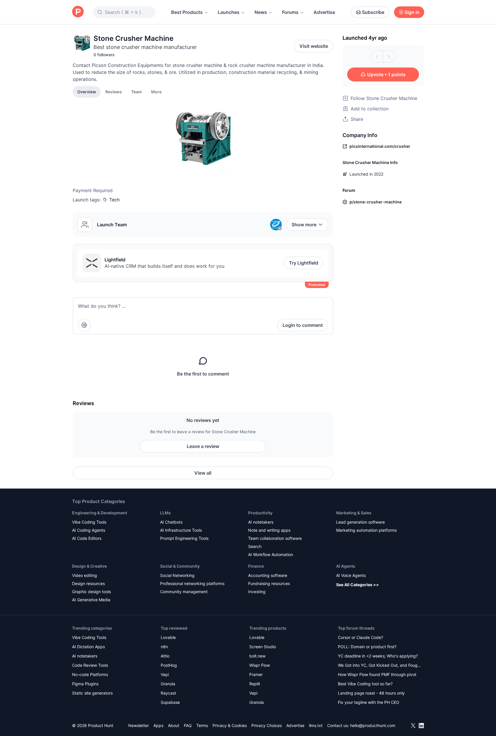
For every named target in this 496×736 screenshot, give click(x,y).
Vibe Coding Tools (89, 522)
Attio (165, 655)
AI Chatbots (171, 522)
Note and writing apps (269, 530)
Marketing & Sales (353, 512)
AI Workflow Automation (270, 554)
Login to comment (303, 325)
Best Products (187, 12)
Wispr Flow (259, 665)
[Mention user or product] (84, 325)
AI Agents (345, 566)
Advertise (324, 12)
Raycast (168, 693)
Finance (256, 566)
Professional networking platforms (192, 583)
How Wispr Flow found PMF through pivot (377, 674)
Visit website (313, 46)
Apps (158, 725)
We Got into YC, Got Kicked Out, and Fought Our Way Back (379, 666)
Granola (168, 683)
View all (202, 473)
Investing (257, 591)
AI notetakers (260, 522)
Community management (184, 591)
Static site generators (92, 693)
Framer (256, 674)
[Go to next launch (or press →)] (389, 56)
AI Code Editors (86, 538)
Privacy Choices (266, 725)
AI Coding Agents (88, 530)
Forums (290, 12)
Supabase (170, 702)
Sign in (412, 12)
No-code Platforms (90, 674)
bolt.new (257, 655)
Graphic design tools (91, 591)
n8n (164, 646)
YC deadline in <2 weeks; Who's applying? (378, 655)
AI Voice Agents (351, 575)
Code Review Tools (90, 665)
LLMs (165, 512)
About (173, 725)
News (261, 12)
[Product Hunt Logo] (78, 12)
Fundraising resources (269, 583)
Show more (304, 224)
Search (254, 546)
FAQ (188, 725)
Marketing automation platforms (366, 530)
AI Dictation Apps (88, 646)
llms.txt (316, 725)
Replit (254, 683)
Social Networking (177, 575)
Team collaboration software (275, 538)
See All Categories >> (357, 584)
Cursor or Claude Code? (360, 637)
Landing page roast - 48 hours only (371, 693)
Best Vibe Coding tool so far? (365, 683)
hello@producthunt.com (372, 725)
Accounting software (267, 575)
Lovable (168, 637)
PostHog (169, 665)
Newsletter (138, 725)
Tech (114, 200)
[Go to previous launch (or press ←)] (377, 56)
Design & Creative (89, 566)
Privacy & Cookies (230, 725)
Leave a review (203, 446)
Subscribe (373, 12)
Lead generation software (360, 522)
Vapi (165, 674)
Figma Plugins (85, 683)
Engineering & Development (99, 512)
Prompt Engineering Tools (184, 538)
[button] (156, 91)
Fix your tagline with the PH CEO (368, 702)
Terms (202, 725)
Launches (228, 12)
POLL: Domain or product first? (367, 646)
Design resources (88, 583)
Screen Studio (262, 646)
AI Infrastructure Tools (181, 530)
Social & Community (180, 566)
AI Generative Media (91, 599)
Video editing (84, 575)
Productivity (260, 512)
